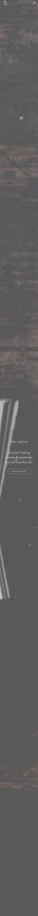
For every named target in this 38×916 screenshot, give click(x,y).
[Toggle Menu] (34, 3)
